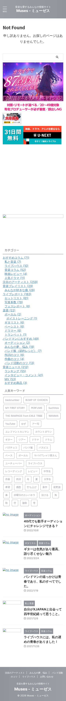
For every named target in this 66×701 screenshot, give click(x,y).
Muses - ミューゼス (33, 10)
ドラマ (35, 439)
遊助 (24, 502)
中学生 (47, 471)
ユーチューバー (13, 463)
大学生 (47, 479)
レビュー (33, 471)
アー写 (35, 423)
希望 (7, 487)
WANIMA (53, 415)
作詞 (18, 479)
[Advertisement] (33, 179)
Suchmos (53, 407)
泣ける (44, 494)
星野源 (56, 487)
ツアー (22, 439)
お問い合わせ (46, 676)
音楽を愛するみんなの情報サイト (33, 683)
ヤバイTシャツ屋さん (45, 455)
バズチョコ (11, 447)
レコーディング (13, 471)
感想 (18, 487)
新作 (45, 487)
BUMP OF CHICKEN (36, 399)
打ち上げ (31, 487)
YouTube (10, 423)
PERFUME (36, 407)
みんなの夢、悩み (38, 672)
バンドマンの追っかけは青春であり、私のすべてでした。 (42, 581)
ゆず (23, 423)
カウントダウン (43, 431)
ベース (8, 455)
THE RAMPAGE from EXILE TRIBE (24, 415)
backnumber (12, 399)
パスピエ (43, 447)
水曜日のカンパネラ (24, 494)
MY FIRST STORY (15, 407)
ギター (8, 439)
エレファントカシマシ (17, 431)
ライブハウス (35, 463)
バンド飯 (28, 447)
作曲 (7, 479)
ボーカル (23, 455)
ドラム (48, 439)
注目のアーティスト (15, 672)
